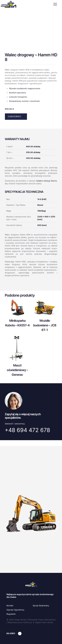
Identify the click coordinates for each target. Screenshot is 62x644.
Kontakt (9, 605)
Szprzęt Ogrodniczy (15, 610)
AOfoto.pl (27, 622)
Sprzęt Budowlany (41, 605)
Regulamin (11, 614)
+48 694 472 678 (27, 430)
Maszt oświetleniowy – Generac (17, 370)
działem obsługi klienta (46, 181)
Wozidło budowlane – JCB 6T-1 (44, 325)
